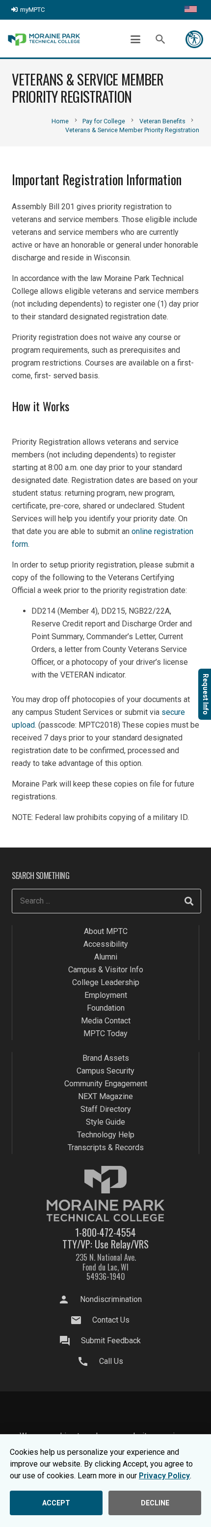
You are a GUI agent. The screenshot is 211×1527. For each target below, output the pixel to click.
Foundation (106, 1008)
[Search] (189, 901)
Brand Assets (105, 1058)
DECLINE (155, 1503)
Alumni (105, 956)
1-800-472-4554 (105, 1232)
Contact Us (111, 1320)
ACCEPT (56, 1503)
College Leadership (105, 982)
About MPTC (106, 931)
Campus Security (105, 1070)
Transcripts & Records (106, 1147)
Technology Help (105, 1134)
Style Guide (105, 1122)
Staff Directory (105, 1109)
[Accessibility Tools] (194, 39)
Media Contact (106, 1020)
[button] (135, 39)
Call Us (111, 1361)
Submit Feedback (111, 1340)
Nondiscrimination (111, 1299)
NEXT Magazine (105, 1096)
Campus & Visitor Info (105, 969)
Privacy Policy (164, 1475)
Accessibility (105, 944)
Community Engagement (105, 1083)
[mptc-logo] (44, 39)
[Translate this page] (190, 9)
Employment (105, 995)
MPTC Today (105, 1033)
